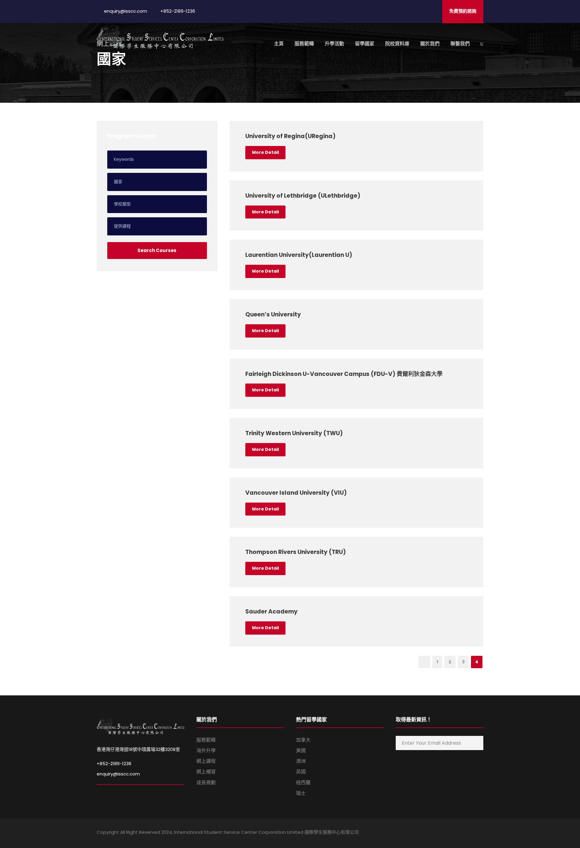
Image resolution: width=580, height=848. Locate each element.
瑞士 (301, 793)
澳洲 (301, 761)
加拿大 (303, 739)
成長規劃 (206, 782)
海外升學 (206, 750)
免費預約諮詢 (462, 11)
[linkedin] (449, 833)
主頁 (279, 43)
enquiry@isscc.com (118, 774)
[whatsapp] (481, 833)
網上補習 (206, 771)
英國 (301, 771)
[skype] (460, 833)
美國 (301, 750)
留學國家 (364, 43)
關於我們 (430, 43)
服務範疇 (304, 43)
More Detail (265, 152)
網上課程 (206, 761)
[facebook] (439, 833)
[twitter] (470, 833)
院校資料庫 (397, 43)
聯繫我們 (460, 43)
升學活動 (334, 43)
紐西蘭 (303, 782)
